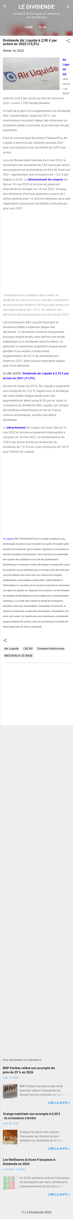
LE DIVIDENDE (36, 6)
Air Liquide (8, 539)
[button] (68, 41)
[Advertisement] (36, 252)
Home (29, 27)
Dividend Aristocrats (50, 648)
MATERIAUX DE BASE (18, 655)
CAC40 (28, 648)
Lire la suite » (59, 1103)
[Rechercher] (68, 7)
